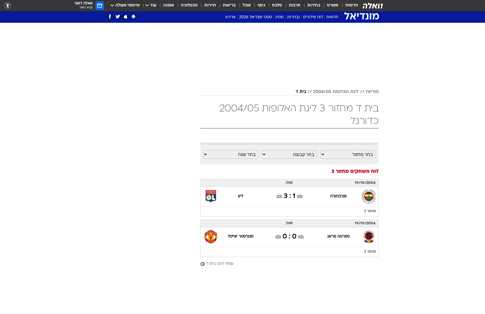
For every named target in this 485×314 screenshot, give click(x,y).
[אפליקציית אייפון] (125, 16)
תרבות (295, 5)
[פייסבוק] (109, 16)
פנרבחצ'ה (338, 196)
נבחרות (293, 17)
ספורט (332, 5)
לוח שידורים (313, 17)
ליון (240, 196)
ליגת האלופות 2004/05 (336, 92)
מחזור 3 (370, 211)
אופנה (168, 5)
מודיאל (372, 92)
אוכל (246, 5)
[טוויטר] (117, 16)
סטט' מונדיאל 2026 (255, 17)
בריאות (229, 5)
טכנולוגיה (189, 5)
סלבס (277, 5)
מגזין (279, 17)
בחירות (313, 5)
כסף (261, 5)
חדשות (351, 5)
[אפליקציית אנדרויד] (133, 16)
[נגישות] (7, 5)
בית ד (301, 92)
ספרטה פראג (338, 236)
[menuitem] (348, 6)
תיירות (210, 5)
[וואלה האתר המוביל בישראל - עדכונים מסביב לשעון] (373, 5)
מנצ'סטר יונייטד (240, 236)
